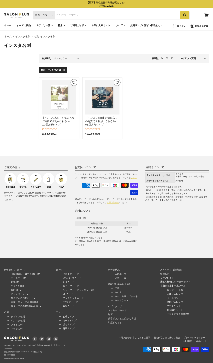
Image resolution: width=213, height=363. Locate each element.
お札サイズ (68, 316)
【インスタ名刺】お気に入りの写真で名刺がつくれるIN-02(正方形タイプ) (101, 121)
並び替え (46, 58)
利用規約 (188, 341)
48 (172, 58)
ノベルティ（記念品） (171, 269)
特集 (60, 25)
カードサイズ (70, 320)
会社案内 (164, 273)
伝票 (117, 288)
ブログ (119, 25)
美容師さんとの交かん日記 (122, 318)
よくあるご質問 (142, 337)
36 (167, 58)
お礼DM (15, 282)
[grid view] (200, 58)
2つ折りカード (70, 302)
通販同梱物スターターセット (175, 281)
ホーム (7, 25)
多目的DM (16, 290)
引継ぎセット (115, 322)
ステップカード (71, 286)
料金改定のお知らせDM (23, 298)
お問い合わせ (113, 202)
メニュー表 (120, 278)
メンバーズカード (72, 278)
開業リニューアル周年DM (24, 302)
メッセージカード (117, 310)
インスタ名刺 (22, 36)
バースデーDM (18, 278)
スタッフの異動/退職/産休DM (26, 306)
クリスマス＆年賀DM (178, 314)
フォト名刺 (16, 324)
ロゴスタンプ (115, 306)
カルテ (118, 292)
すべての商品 (24, 25)
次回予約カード (71, 274)
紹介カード (68, 282)
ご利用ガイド (77, 25)
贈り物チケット (175, 310)
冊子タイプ (68, 328)
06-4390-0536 (9, 355)
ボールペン (172, 298)
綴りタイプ (68, 324)
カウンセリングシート (126, 296)
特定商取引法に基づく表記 (167, 337)
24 (162, 58)
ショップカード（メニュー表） (79, 290)
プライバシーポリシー (194, 337)
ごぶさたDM (17, 286)
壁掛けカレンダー (176, 302)
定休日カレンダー (176, 294)
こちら (134, 177)
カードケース (122, 300)
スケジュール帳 (175, 290)
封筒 (110, 314)
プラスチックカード (73, 298)
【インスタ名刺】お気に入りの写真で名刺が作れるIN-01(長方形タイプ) (58, 121)
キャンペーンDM (19, 294)
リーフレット (167, 277)
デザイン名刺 (18, 316)
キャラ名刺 (16, 328)
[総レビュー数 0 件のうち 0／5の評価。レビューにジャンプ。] (50, 128)
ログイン (181, 26)
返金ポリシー (202, 341)
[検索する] (184, 15)
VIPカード (68, 294)
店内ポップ (120, 274)
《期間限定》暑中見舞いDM (25, 274)
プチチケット (174, 306)
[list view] (204, 58)
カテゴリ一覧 (43, 25)
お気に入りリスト (101, 25)
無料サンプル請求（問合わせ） (146, 25)
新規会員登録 (201, 26)
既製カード (68, 306)
